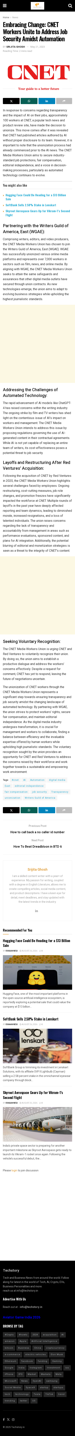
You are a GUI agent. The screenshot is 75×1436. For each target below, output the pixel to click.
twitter (23, 1400)
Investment (53, 1367)
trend (61, 1394)
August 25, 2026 (29, 1103)
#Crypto (9, 1334)
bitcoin (9, 1348)
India (21, 1367)
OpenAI (37, 1381)
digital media (57, 780)
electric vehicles (35, 1354)
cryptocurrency (55, 1348)
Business (23, 1348)
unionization (12, 798)
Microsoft (10, 1381)
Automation (37, 780)
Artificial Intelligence (44, 1341)
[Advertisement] (37, 344)
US (34, 1400)
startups (58, 1387)
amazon (10, 1341)
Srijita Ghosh (15, 47)
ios (67, 1367)
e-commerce (12, 1354)
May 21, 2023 (37, 47)
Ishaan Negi (12, 951)
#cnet (15, 780)
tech (7, 1394)
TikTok (49, 1394)
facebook (27, 1361)
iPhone (9, 1374)
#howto (23, 1334)
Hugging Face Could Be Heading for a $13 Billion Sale (36, 197)
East (7, 786)
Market (32, 1374)
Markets (46, 1374)
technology (22, 1394)
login (14, 1171)
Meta (59, 1374)
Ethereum (10, 1361)
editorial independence (29, 786)
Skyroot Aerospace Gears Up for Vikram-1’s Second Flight (38, 213)
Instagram (36, 1367)
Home (6, 17)
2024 (35, 1334)
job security (39, 792)
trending (10, 1400)
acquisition (50, 1334)
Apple (23, 1341)
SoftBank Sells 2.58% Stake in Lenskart (31, 205)
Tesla (37, 1394)
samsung (52, 1381)
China (37, 1348)
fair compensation (16, 792)
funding (42, 1361)
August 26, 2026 (29, 951)
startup (44, 1387)
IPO (20, 1374)
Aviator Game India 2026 (21, 1317)
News (15, 17)
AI (24, 780)
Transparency (59, 792)
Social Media (13, 1387)
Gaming (57, 1361)
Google (9, 1367)
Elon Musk (57, 1354)
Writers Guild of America (40, 798)
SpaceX (30, 1387)
